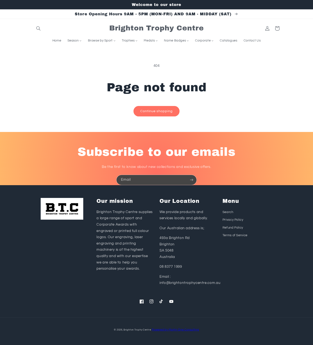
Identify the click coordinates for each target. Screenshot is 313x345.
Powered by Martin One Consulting (175, 329)
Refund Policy (233, 227)
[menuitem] (56, 40)
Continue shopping (156, 111)
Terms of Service (235, 235)
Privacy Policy (233, 219)
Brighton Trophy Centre (137, 330)
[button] (38, 28)
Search (228, 212)
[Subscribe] (192, 180)
